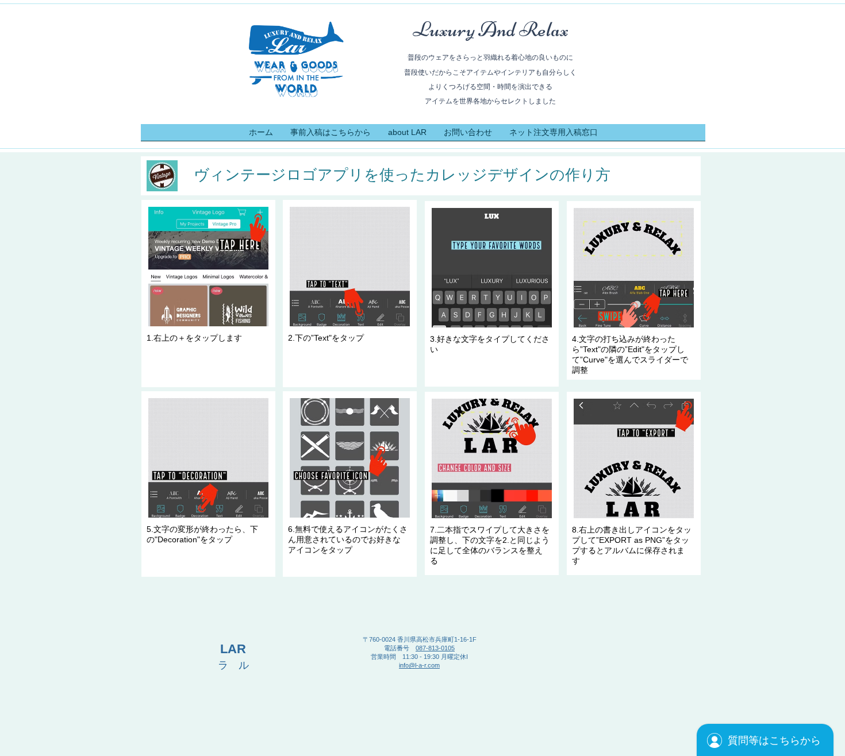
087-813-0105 (435, 648)
